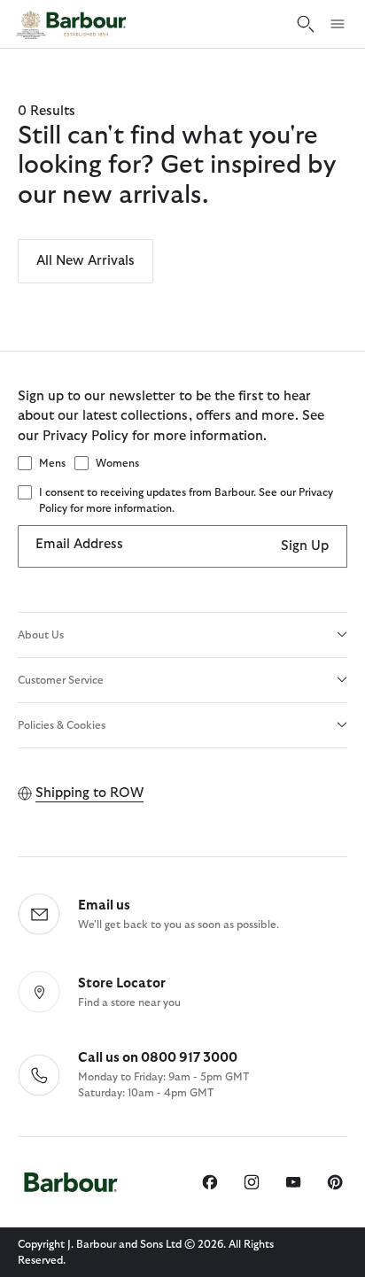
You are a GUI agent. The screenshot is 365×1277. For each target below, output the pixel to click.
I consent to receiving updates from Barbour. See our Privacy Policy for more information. (186, 500)
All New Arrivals (85, 260)
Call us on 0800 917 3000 (157, 1057)
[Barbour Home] (70, 23)
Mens (52, 463)
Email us (104, 905)
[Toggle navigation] (337, 24)
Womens (117, 463)
